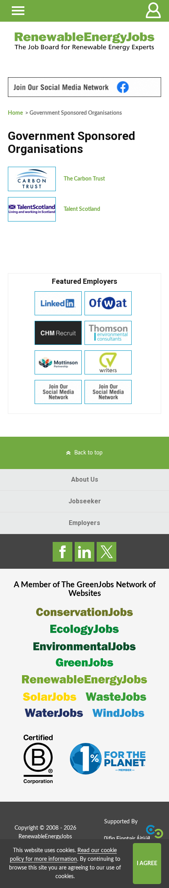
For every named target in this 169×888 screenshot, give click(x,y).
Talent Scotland (82, 209)
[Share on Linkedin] (84, 552)
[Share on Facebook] (62, 552)
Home (15, 113)
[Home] (84, 41)
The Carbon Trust (84, 179)
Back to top (88, 453)
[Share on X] (106, 552)
